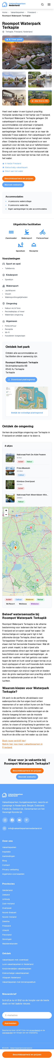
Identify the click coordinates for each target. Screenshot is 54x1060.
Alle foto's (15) (41, 101)
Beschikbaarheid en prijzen (19, 178)
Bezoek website (13, 184)
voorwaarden (7, 1033)
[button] (31, 527)
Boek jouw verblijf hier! (14, 740)
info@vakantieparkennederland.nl (25, 828)
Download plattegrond (23, 379)
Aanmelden (10, 1023)
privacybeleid (34, 1030)
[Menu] (49, 4)
